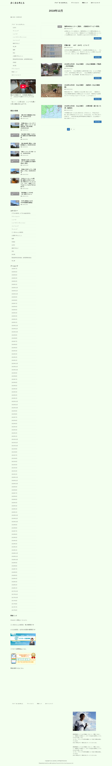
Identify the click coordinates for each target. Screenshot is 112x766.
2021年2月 (14, 471)
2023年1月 (14, 398)
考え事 (14, 46)
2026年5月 (14, 275)
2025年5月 (14, 309)
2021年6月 (14, 458)
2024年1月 (14, 360)
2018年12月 (15, 553)
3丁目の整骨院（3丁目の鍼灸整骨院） (21, 213)
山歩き (14, 27)
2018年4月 (14, 578)
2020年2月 (14, 509)
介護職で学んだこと (18, 56)
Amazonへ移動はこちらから (18, 620)
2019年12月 (15, 515)
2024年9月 (14, 335)
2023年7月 (14, 379)
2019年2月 (14, 547)
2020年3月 (14, 505)
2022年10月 (15, 407)
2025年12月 (15, 287)
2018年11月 (15, 556)
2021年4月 (14, 464)
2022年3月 (14, 430)
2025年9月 (14, 297)
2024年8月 (14, 338)
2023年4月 (14, 388)
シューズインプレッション (20, 37)
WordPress (46, 763)
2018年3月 (14, 581)
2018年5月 (14, 575)
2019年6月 (14, 534)
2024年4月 (14, 351)
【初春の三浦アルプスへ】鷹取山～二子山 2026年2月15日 (28, 171)
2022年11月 (15, 404)
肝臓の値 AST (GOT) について (76, 45)
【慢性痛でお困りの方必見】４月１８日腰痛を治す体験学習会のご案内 (28, 161)
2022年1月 (14, 436)
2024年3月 (14, 354)
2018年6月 (14, 572)
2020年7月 (14, 493)
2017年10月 (15, 597)
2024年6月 (14, 344)
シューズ (15, 34)
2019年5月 (14, 537)
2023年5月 (14, 385)
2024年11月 (15, 328)
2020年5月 (14, 499)
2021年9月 (14, 449)
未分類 (14, 65)
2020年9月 (14, 486)
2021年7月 (14, 455)
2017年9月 (14, 600)
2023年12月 (15, 363)
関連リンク (14, 72)
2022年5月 (14, 423)
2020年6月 (14, 496)
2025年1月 (14, 322)
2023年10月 (15, 369)
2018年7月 (14, 569)
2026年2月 (14, 281)
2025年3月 (14, 316)
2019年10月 (15, 521)
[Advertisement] (56, 690)
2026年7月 (14, 268)
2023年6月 (14, 382)
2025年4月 (14, 313)
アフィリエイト (16, 68)
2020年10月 (15, 483)
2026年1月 (14, 284)
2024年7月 (14, 341)
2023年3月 (14, 392)
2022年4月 (14, 426)
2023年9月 (14, 373)
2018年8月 (14, 566)
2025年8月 (14, 300)
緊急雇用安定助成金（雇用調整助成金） (23, 59)
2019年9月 (14, 524)
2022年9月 (14, 411)
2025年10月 (15, 294)
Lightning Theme (55, 763)
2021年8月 (14, 452)
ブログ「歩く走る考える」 (18, 24)
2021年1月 (14, 474)
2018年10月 (15, 559)
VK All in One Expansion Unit (66, 763)
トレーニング (16, 40)
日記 (14, 53)
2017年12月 (15, 591)
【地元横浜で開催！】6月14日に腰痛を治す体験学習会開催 (28, 135)
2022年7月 (14, 417)
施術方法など (16, 43)
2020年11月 (15, 480)
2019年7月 (14, 531)
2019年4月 (14, 540)
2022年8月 (14, 414)
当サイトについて (16, 75)
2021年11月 (15, 442)
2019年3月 (14, 543)
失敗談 (14, 62)
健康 (14, 49)
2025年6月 (14, 306)
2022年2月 (14, 433)
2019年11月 (15, 518)
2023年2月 (14, 395)
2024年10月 (15, 332)
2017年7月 (14, 607)
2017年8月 (14, 603)
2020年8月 (14, 490)
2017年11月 (15, 594)
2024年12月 (15, 325)
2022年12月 (15, 401)
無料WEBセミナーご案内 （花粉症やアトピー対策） (82, 26)
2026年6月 (14, 271)
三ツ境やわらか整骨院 (17, 232)
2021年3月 (14, 468)
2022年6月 (14, 420)
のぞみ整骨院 (14, 629)
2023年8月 (14, 376)
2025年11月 (15, 290)
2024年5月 (14, 347)
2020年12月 (15, 477)
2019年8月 (14, 528)
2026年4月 (14, 278)
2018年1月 (14, 588)
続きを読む (97, 38)
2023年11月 (15, 366)
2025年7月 (14, 303)
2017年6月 (14, 610)
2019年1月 (14, 550)
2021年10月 (15, 445)
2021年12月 (15, 439)
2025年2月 (14, 319)
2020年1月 (14, 512)
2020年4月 (14, 502)
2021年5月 (14, 461)
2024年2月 (14, 357)
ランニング (16, 30)
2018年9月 (14, 562)
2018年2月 (14, 585)
